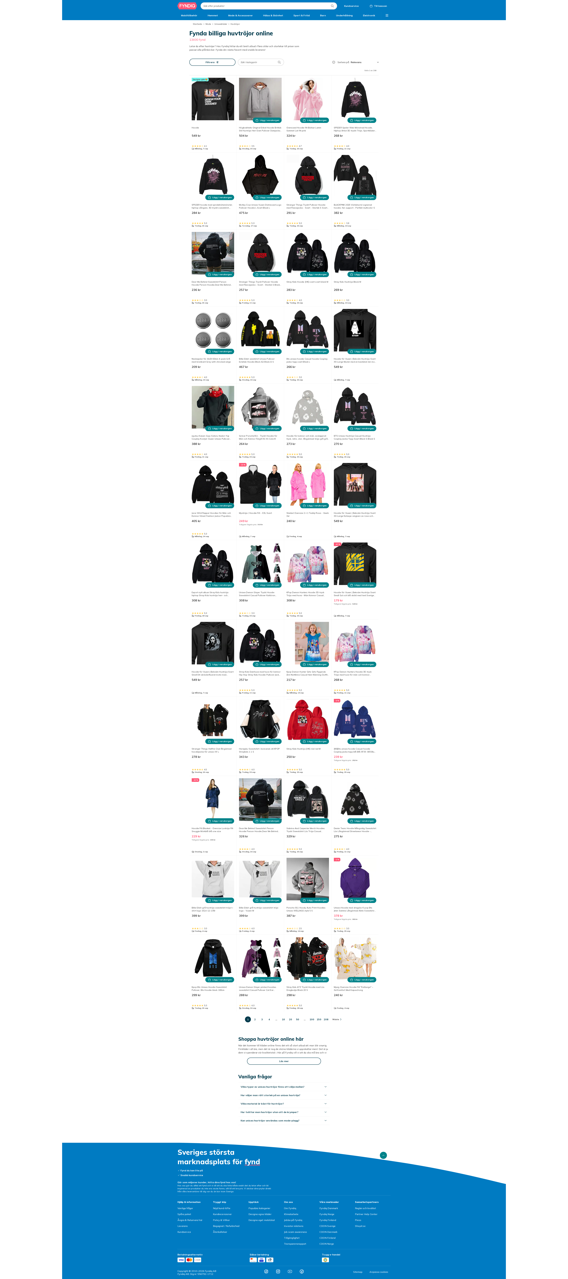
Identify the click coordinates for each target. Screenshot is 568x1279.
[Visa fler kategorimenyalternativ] (386, 15)
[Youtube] (290, 1271)
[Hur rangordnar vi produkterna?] (333, 62)
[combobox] (269, 5)
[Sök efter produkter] (332, 5)
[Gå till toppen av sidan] (383, 1155)
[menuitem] (189, 15)
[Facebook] (301, 1271)
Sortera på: (344, 62)
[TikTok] (266, 1271)
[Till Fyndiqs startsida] (187, 5)
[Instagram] (278, 1271)
